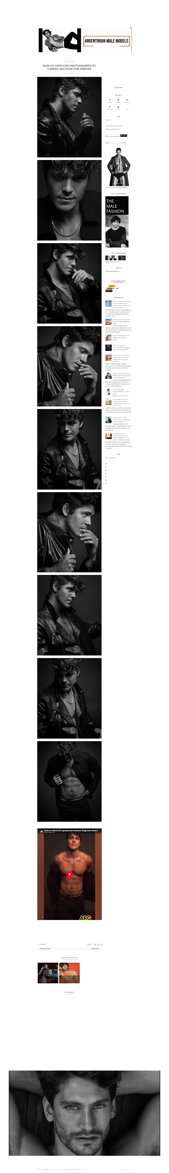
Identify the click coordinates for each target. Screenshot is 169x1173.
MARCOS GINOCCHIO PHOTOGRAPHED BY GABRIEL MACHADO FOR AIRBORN (121, 347)
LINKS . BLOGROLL (110, 457)
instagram (127, 102)
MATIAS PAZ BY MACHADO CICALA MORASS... (67, 979)
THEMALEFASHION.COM (112, 129)
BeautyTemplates (54, 1169)
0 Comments (42, 944)
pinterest (109, 109)
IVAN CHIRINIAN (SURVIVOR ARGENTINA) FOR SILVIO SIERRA (121, 337)
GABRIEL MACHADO (69, 61)
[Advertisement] (84, 15)
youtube (118, 109)
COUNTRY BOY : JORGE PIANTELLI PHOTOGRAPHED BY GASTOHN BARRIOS (122, 419)
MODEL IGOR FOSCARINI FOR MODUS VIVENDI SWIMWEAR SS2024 (121, 321)
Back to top (127, 1169)
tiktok (127, 109)
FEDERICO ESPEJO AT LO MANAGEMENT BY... (47, 980)
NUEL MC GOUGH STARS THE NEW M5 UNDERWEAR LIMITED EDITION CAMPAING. (122, 375)
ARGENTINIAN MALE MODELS (114, 126)
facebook (109, 102)
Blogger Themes (76, 1169)
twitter (118, 102)
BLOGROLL (108, 120)
